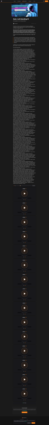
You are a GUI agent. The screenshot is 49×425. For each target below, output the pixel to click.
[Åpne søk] (43, 1)
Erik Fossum (16, 23)
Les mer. (26, 421)
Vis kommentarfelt (24, 412)
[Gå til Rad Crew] (1, 1)
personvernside (25, 410)
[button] (24, 410)
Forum (34, 1)
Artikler (15, 1)
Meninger (30, 1)
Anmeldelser (19, 1)
